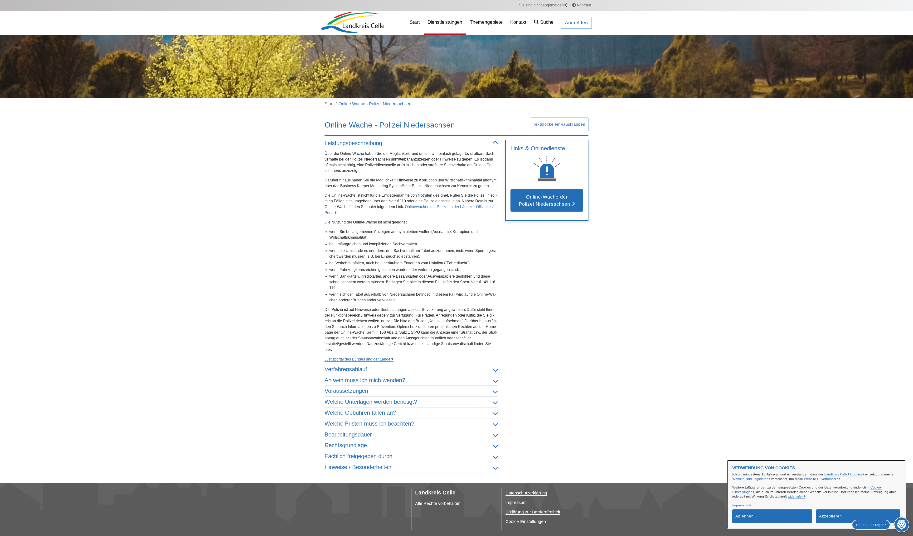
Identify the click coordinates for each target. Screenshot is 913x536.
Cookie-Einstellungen (525, 521)
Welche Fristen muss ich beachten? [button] (369, 423)
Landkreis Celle (836, 474)
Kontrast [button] (583, 5)
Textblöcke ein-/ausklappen (559, 124)
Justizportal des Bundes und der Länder (358, 359)
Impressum (740, 505)
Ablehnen (744, 516)
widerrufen (796, 496)
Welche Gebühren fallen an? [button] (360, 412)
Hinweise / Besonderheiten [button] (358, 467)
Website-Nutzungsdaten (750, 479)
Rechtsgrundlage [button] (346, 445)
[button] (543, 23)
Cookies (856, 474)
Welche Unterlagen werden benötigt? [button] (371, 401)
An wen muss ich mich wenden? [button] (365, 380)
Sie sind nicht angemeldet (541, 5)
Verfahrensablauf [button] (346, 369)
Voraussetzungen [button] (346, 391)
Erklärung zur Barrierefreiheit (532, 512)
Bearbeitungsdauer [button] (348, 434)
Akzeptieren (830, 516)
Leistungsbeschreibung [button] (353, 143)
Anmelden (576, 22)
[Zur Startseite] (352, 22)
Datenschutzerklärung (526, 493)
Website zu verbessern (821, 479)
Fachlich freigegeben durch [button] (358, 456)
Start (329, 103)
